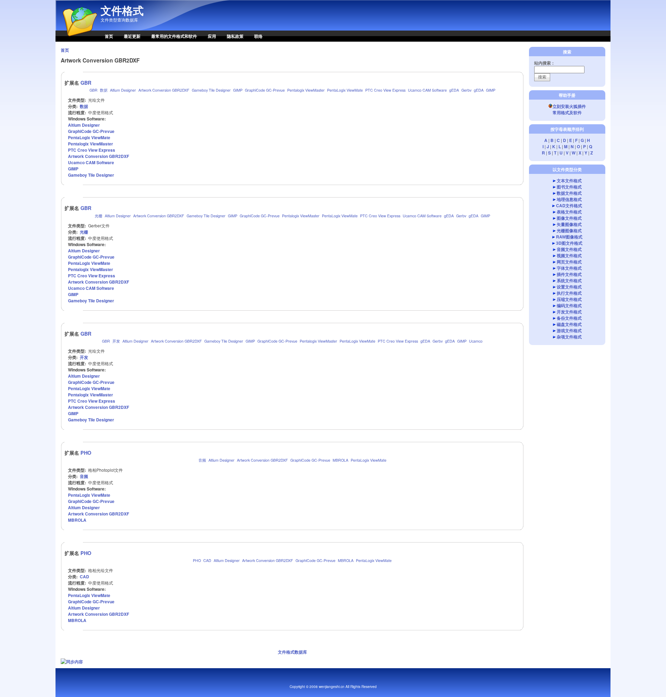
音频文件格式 (569, 249)
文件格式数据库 (292, 652)
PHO (85, 452)
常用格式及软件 (567, 112)
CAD (207, 560)
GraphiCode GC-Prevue (265, 90)
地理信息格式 (569, 199)
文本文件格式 (569, 180)
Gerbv (466, 90)
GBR (85, 82)
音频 (202, 460)
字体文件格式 (569, 268)
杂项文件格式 (569, 337)
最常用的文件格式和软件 (174, 36)
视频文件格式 (569, 255)
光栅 (98, 215)
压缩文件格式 (569, 299)
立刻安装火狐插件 (569, 106)
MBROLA (340, 460)
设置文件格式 (569, 287)
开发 (116, 341)
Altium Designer (123, 90)
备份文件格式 (569, 318)
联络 (258, 36)
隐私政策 (235, 36)
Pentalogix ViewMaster (306, 90)
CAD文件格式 (569, 205)
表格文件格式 (569, 212)
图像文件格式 (569, 218)
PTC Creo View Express (385, 90)
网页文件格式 (569, 262)
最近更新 (132, 36)
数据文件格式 (569, 193)
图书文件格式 (569, 187)
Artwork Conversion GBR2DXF (163, 90)
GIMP (237, 90)
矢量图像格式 (569, 224)
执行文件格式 (569, 293)
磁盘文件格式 (569, 324)
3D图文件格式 (569, 243)
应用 (212, 36)
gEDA (454, 90)
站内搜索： (544, 63)
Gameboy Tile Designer (211, 90)
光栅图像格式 (569, 230)
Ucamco (476, 341)
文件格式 (122, 10)
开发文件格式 (569, 312)
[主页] (76, 40)
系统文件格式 (569, 280)
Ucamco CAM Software (427, 90)
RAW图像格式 (569, 237)
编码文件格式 (569, 305)
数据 (104, 90)
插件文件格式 (569, 274)
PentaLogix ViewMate (345, 90)
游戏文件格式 (569, 330)
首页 (109, 36)
